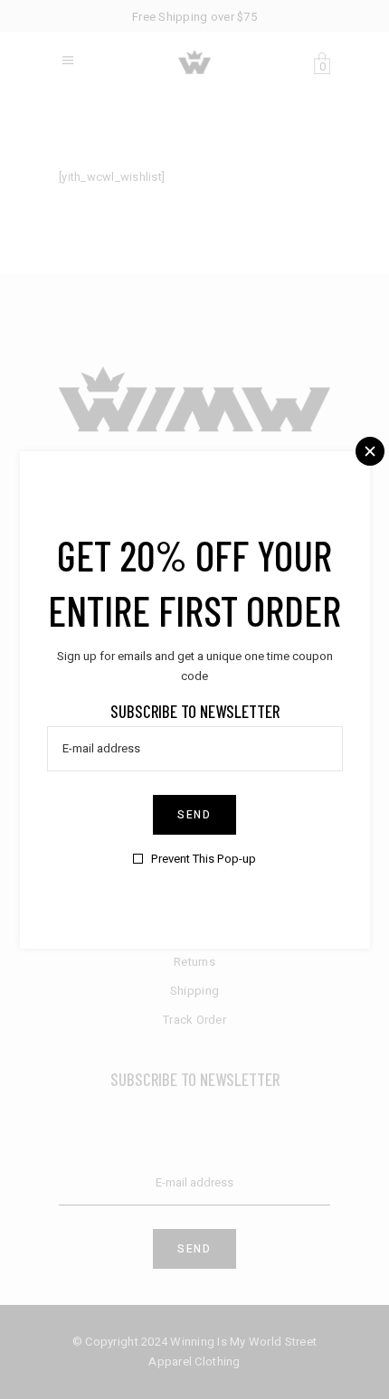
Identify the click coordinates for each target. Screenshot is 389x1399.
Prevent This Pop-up (203, 859)
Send (194, 815)
